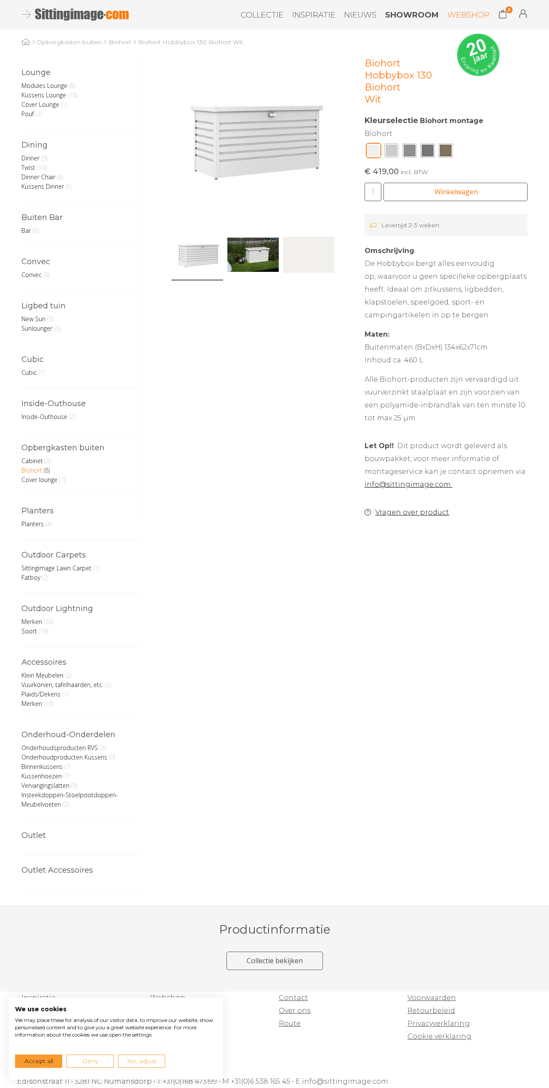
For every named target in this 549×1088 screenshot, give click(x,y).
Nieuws (360, 15)
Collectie (262, 15)
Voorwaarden (431, 998)
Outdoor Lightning (57, 608)
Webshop (468, 15)
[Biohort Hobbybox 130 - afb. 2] (253, 254)
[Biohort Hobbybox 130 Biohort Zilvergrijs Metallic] (391, 152)
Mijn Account (523, 13)
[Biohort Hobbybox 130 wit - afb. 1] (253, 138)
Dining (34, 145)
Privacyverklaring (438, 1023)
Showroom (412, 15)
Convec (35, 261)
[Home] (25, 42)
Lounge (36, 72)
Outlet (33, 835)
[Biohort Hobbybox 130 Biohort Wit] (373, 152)
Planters (37, 510)
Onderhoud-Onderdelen (68, 734)
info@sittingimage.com (408, 484)
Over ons (295, 1011)
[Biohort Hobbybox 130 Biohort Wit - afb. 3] (309, 254)
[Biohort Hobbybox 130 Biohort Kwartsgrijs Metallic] (409, 152)
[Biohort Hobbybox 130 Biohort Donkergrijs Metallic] (427, 152)
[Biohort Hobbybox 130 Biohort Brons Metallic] (445, 152)
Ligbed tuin (43, 305)
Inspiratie (313, 15)
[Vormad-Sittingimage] (74, 14)
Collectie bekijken (275, 960)
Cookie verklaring (439, 1036)
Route (290, 1023)
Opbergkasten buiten (63, 447)
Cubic (32, 359)
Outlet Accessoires (57, 870)
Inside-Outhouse (53, 403)
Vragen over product (412, 512)
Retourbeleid (431, 1011)
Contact (293, 998)
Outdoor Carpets (53, 555)
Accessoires (43, 662)
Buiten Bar (42, 217)
